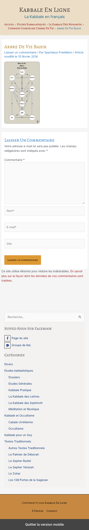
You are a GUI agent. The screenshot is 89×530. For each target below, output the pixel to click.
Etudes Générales (20, 383)
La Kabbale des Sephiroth (25, 403)
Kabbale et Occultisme (19, 415)
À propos (37, 511)
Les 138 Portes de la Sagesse (28, 480)
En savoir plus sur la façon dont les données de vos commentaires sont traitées (42, 276)
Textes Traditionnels (17, 441)
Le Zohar (14, 473)
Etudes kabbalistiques (18, 370)
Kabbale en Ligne (44, 9)
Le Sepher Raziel (19, 461)
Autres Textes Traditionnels (26, 448)
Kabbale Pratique (19, 390)
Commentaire (14, 159)
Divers (8, 364)
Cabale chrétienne (20, 422)
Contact (52, 511)
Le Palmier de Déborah (23, 454)
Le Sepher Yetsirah (21, 467)
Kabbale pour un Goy (18, 435)
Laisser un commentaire (20, 52)
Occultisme (15, 428)
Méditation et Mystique (23, 409)
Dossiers (14, 377)
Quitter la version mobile (44, 524)
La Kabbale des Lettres (23, 396)
